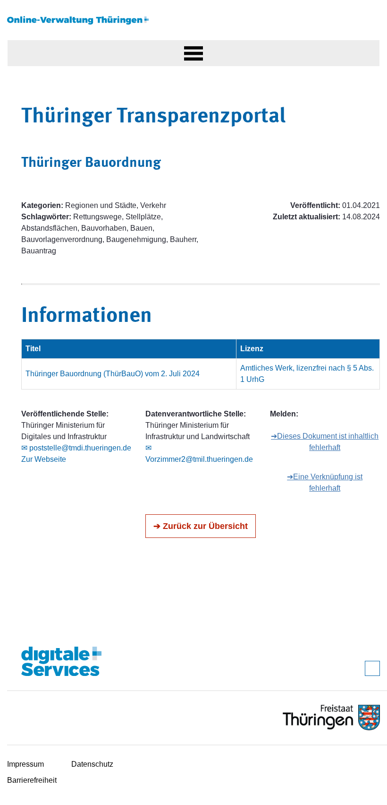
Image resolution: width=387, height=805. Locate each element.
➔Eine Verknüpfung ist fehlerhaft (324, 482)
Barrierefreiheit (32, 780)
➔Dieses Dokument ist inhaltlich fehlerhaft (325, 441)
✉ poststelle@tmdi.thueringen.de (76, 448)
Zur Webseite (43, 459)
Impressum (25, 764)
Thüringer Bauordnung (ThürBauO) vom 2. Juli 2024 (112, 374)
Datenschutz (92, 764)
